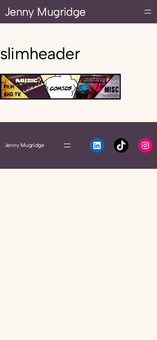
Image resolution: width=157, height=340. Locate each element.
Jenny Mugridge (45, 12)
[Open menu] (148, 12)
